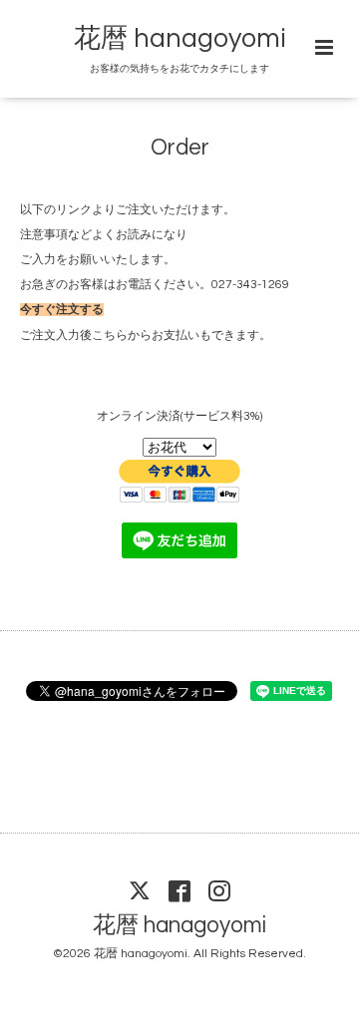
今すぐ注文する (62, 309)
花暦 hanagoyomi (180, 39)
